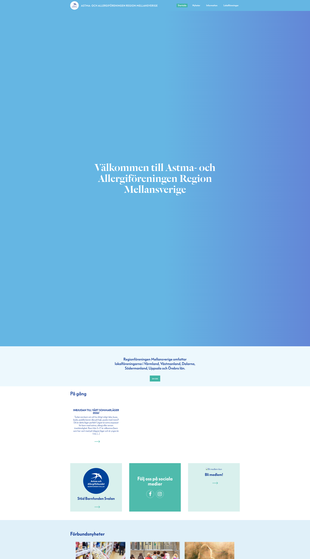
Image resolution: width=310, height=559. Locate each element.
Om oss (155, 378)
